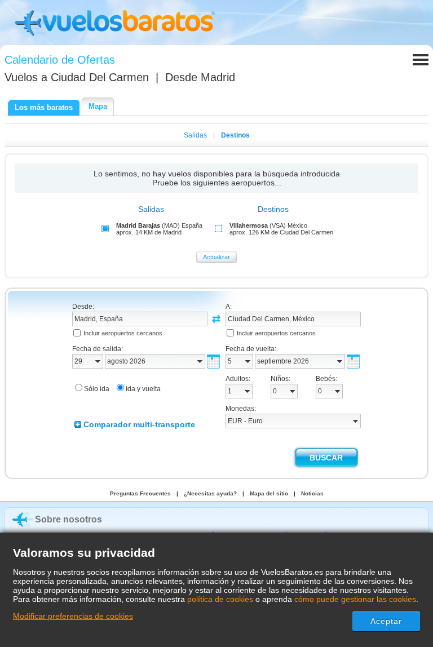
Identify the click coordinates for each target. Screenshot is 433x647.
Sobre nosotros (68, 519)
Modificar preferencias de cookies (73, 616)
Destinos (235, 135)
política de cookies (220, 599)
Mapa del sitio (269, 493)
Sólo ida (96, 389)
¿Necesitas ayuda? (210, 493)
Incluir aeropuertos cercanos (122, 333)
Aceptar (386, 621)
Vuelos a (77, 77)
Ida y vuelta (143, 389)
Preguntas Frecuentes (140, 493)
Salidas (195, 135)
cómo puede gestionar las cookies (355, 599)
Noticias (312, 493)
